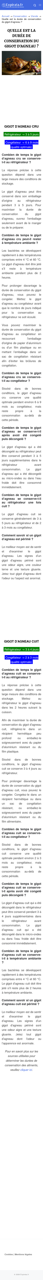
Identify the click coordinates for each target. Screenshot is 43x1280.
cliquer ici (26, 1070)
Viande (34, 16)
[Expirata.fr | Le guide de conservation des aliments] (13, 4)
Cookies (9, 1254)
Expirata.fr (24, 1274)
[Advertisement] (21, 98)
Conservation (20, 16)
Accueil (5, 16)
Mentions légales (23, 1254)
